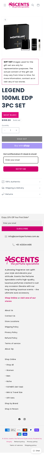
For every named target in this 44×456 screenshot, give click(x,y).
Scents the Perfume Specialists (21, 439)
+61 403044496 (24, 245)
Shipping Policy (12, 327)
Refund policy (19, 442)
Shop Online (11, 298)
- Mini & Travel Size (13, 392)
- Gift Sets (10, 398)
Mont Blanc (10, 115)
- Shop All (9, 365)
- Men (7, 376)
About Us (9, 310)
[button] (5, 5)
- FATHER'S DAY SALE (14, 387)
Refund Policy (11, 338)
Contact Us (10, 316)
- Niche (8, 381)
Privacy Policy (11, 332)
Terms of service (13, 343)
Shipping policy (31, 445)
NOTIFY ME (21, 169)
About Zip (9, 349)
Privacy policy (32, 442)
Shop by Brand (11, 403)
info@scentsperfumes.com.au (23, 236)
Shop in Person (11, 409)
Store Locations (12, 321)
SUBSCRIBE (22, 229)
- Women (9, 370)
